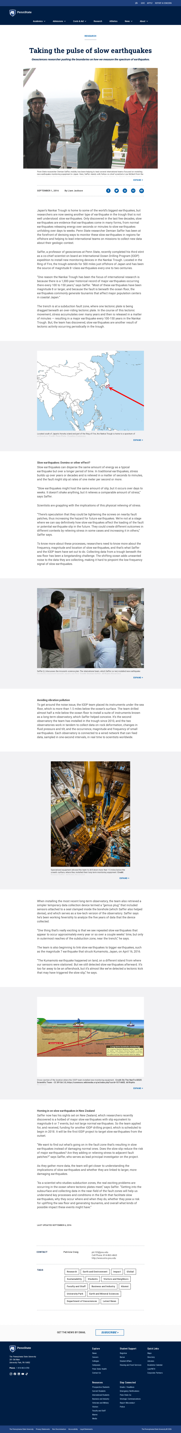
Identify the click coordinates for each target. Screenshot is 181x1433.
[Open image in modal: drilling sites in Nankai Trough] (90, 1037)
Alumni (125, 1286)
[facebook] (108, 190)
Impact (117, 1271)
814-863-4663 (110, 1255)
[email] (133, 190)
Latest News (109, 1301)
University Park (75, 1293)
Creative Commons (76, 436)
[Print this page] (141, 190)
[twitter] (116, 190)
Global (130, 1271)
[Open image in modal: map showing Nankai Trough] (90, 391)
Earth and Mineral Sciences (104, 1293)
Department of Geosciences (82, 1301)
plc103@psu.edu (100, 1252)
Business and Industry (103, 1286)
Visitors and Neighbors (116, 1279)
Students (93, 1279)
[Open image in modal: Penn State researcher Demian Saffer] (90, 118)
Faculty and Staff (76, 1286)
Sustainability (74, 1279)
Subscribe (108, 1332)
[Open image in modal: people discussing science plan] (90, 628)
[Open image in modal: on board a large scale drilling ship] (90, 814)
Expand (137, 180)
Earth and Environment (95, 1271)
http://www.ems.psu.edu (104, 1258)
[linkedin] (125, 190)
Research (90, 36)
